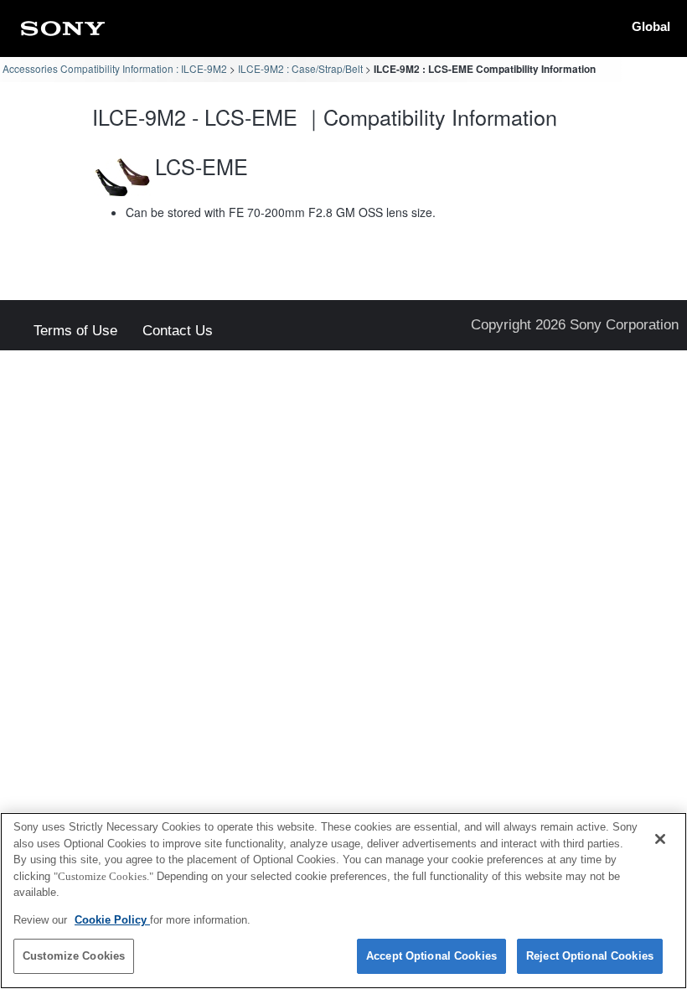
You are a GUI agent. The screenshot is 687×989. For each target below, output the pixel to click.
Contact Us (177, 331)
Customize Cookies (74, 956)
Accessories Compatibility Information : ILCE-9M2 (115, 68)
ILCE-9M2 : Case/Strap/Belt (300, 68)
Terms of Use (75, 331)
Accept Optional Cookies (431, 956)
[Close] (660, 839)
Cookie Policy (112, 920)
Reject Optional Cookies (589, 956)
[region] (343, 900)
